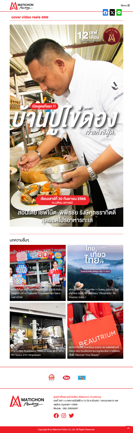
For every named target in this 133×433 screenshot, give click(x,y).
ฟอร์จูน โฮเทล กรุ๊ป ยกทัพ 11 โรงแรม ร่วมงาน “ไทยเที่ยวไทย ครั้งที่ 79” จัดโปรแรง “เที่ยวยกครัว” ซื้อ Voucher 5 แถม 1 (94, 293)
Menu (124, 5)
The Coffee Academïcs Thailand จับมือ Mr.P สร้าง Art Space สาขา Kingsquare (37, 353)
